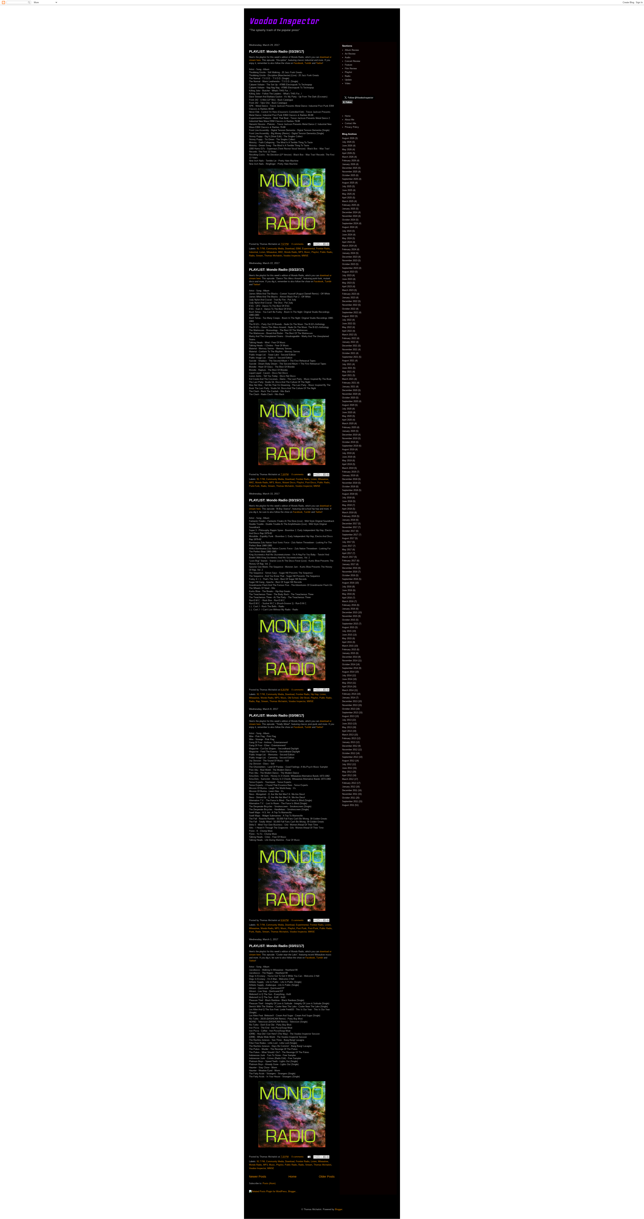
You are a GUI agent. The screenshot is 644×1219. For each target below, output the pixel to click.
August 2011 (348, 805)
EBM (298, 248)
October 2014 (348, 664)
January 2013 (348, 742)
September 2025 (350, 179)
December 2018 (349, 479)
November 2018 (349, 483)
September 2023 (350, 268)
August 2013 (348, 716)
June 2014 (347, 679)
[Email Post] (308, 244)
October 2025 (348, 175)
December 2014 (349, 657)
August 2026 (348, 138)
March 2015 (348, 646)
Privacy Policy (352, 127)
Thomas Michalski (273, 255)
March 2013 (348, 734)
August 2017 (348, 538)
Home (292, 1176)
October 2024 (348, 219)
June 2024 (347, 234)
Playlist (315, 252)
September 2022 (350, 312)
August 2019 (348, 449)
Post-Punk (313, 928)
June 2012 (347, 768)
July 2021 (347, 364)
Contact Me (350, 123)
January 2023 (348, 297)
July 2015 (347, 631)
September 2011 (350, 801)
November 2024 (349, 216)
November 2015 (349, 616)
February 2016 (349, 605)
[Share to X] (321, 244)
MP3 (300, 252)
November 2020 (349, 394)
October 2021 (348, 353)
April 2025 (347, 197)
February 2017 (349, 560)
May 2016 (347, 594)
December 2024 (349, 212)
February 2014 (349, 694)
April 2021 (347, 375)
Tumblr (308, 63)
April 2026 (347, 153)
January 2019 (348, 475)
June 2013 (347, 723)
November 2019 (349, 438)
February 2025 (349, 205)
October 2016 (348, 575)
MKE (280, 252)
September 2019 (350, 446)
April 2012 (347, 775)
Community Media (275, 248)
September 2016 (350, 579)
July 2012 (347, 764)
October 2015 (348, 620)
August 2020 (348, 405)
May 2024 (347, 238)
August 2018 (348, 494)
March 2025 (348, 201)
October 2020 (348, 397)
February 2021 (349, 382)
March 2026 (348, 157)
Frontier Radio (323, 248)
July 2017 (347, 542)
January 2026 (348, 164)
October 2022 (348, 309)
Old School (293, 698)
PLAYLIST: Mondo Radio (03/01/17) (276, 946)
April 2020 (347, 420)
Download (289, 248)
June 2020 (347, 412)
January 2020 (348, 431)
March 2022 (348, 334)
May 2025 (347, 194)
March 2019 (348, 468)
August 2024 (348, 227)
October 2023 (348, 264)
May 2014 (347, 683)
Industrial (253, 252)
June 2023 (347, 279)
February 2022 (349, 338)
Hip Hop (314, 694)
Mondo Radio (290, 252)
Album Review (352, 50)
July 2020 (347, 408)
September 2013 (350, 712)
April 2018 (347, 509)
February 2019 (349, 471)
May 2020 (347, 416)
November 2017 (349, 527)
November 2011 (349, 794)
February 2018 (349, 516)
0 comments (297, 244)
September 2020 (350, 401)
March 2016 (348, 601)
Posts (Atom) (269, 1183)
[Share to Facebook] (324, 244)
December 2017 (349, 523)
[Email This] (315, 244)
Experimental (308, 248)
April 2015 (347, 642)
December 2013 (349, 701)
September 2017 (350, 534)
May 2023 (347, 283)
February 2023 (349, 294)
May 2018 (347, 505)
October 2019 (348, 442)
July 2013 (347, 720)
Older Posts (327, 1176)
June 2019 (347, 457)
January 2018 (348, 520)
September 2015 (350, 623)
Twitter (319, 63)
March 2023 (348, 290)
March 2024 (348, 245)
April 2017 (347, 553)
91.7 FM (261, 248)
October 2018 (348, 486)
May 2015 (347, 638)
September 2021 (350, 357)
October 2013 (348, 709)
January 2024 (348, 253)
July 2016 (347, 586)
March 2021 (348, 379)
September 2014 (350, 668)
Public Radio (326, 252)
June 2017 (347, 546)
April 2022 (347, 331)
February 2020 (349, 427)
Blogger (338, 1209)
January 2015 (348, 653)
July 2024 (347, 231)
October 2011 (348, 797)
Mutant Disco (288, 482)
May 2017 (347, 549)
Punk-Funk (254, 486)
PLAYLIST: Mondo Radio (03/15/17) (276, 500)
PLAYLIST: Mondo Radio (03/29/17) (276, 51)
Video (347, 83)
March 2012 (348, 779)
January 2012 (348, 786)
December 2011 (349, 790)
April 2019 (347, 464)
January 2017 (348, 564)
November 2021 (349, 349)
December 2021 (349, 345)
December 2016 (349, 568)
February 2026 (349, 160)
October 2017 (348, 531)
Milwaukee (271, 252)
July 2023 (347, 275)
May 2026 (347, 149)
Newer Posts (257, 1176)
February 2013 (349, 738)
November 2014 (349, 660)
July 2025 (347, 186)
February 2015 (349, 649)
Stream (259, 255)
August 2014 (348, 672)
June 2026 (347, 145)
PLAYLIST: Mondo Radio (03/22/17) (276, 269)
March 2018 (348, 512)
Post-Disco (310, 482)
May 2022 (347, 327)
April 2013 (347, 731)
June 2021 (347, 368)
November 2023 (349, 260)
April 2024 (347, 242)
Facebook (298, 63)
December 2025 (349, 168)
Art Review (350, 53)
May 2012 (347, 771)
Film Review (351, 68)
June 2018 (347, 501)
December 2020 (349, 390)
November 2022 (349, 305)
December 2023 (349, 257)
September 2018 (350, 490)
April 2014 (347, 686)
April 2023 (347, 286)
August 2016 (348, 582)
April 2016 (347, 597)
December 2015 (349, 612)
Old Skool (304, 698)
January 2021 (348, 386)
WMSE (305, 255)
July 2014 (347, 675)
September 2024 (350, 223)
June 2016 (347, 590)
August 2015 (348, 627)
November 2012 (349, 749)
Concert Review (352, 61)
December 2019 (349, 434)
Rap (258, 701)
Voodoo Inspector (284, 21)
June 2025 (347, 190)
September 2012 (350, 757)
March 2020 (348, 423)
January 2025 (348, 208)
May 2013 (347, 727)
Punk (251, 931)
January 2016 (348, 608)
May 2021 (347, 371)
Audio (347, 57)
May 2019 (347, 460)
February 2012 (349, 783)
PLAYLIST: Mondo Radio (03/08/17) (276, 715)
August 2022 (348, 316)
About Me (349, 119)
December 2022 (349, 301)
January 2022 (348, 342)
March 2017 (348, 557)
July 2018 (347, 497)
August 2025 (348, 182)
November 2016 (349, 571)
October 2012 (348, 753)
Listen (262, 252)
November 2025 (349, 171)
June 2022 (347, 323)
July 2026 (347, 142)
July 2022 (347, 320)
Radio (252, 255)
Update (348, 79)
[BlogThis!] (318, 244)
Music (307, 252)
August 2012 (348, 760)
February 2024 (349, 249)
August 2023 (348, 271)
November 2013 (349, 705)
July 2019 (347, 453)
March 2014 (348, 690)
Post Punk (301, 928)
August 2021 (348, 360)
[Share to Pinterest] (327, 244)
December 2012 (349, 746)
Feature (348, 65)
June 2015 (347, 634)
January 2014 (348, 697)
